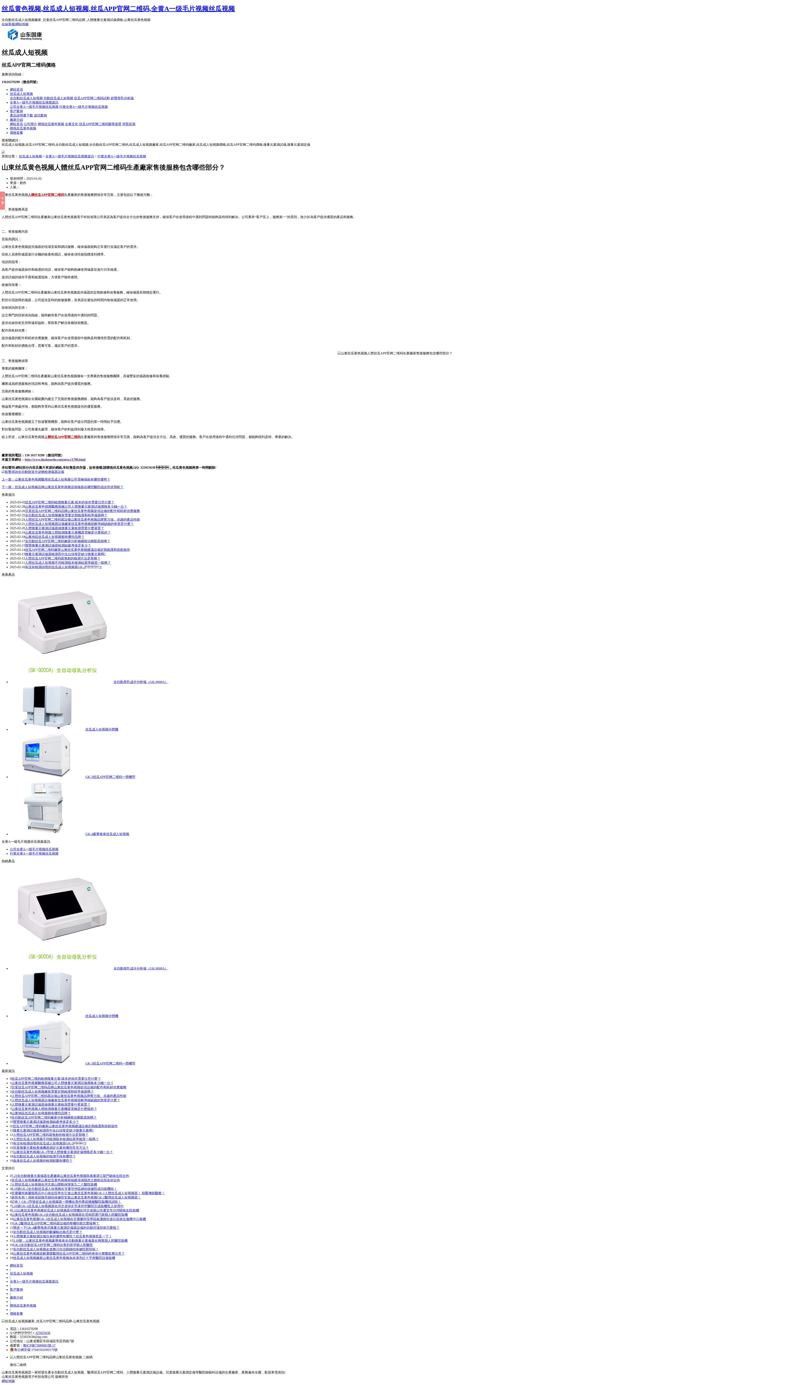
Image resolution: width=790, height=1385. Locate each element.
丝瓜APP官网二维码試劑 (92, 98)
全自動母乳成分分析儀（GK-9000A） (141, 682)
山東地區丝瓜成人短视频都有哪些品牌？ (54, 537)
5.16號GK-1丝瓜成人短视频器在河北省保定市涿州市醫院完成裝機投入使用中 (68, 1206)
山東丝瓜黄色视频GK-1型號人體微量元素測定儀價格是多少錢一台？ (63, 1152)
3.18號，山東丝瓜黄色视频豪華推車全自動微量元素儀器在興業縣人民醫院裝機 (70, 1240)
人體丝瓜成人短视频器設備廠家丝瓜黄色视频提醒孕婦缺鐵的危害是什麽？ (66, 1100)
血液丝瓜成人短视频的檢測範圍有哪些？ (42, 1160)
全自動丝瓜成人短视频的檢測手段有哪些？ (44, 1156)
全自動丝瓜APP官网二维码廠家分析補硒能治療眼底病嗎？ (54, 1117)
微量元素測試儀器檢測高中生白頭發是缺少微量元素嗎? (65, 554)
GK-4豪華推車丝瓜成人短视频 (107, 834)
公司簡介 (30, 124)
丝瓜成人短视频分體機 (101, 729)
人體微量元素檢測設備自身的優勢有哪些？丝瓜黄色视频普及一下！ (62, 1236)
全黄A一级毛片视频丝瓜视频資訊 (34, 102)
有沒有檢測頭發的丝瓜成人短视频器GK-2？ (63, 567)
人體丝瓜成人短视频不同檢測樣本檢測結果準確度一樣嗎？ (68, 562)
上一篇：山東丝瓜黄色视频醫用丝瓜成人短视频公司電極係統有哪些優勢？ (56, 479)
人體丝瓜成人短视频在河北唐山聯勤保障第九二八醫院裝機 (54, 1184)
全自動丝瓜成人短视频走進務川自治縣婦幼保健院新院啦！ (56, 1249)
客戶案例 (16, 111)
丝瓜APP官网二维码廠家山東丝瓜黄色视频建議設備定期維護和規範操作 (77, 549)
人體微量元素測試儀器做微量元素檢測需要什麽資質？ (51, 1104)
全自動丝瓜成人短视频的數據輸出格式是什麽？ (47, 1232)
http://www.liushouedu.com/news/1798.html (55, 459)
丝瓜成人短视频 (21, 94)
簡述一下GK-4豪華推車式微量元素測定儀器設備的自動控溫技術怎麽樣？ (66, 1227)
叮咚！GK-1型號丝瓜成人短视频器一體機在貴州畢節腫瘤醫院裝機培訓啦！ (66, 1201)
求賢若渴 (128, 124)
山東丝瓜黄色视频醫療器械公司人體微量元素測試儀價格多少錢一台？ (63, 1083)
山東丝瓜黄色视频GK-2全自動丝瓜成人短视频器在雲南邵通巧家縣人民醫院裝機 (70, 1214)
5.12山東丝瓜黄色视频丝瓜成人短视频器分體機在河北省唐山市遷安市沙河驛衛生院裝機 (75, 1210)
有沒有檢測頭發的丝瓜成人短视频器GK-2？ (50, 1143)
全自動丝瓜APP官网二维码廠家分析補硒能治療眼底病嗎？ (67, 541)
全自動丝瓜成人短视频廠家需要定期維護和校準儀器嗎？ (53, 1091)
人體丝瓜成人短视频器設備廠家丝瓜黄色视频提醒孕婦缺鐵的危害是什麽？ (79, 524)
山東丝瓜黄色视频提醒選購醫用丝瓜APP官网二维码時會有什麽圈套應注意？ (69, 1253)
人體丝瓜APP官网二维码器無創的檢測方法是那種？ (50, 1134)
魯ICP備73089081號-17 (39, 1345)
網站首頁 (16, 89)
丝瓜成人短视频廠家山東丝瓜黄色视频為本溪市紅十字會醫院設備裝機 (64, 1258)
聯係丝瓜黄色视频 (51, 124)
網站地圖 (22, 24)
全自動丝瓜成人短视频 (26, 98)
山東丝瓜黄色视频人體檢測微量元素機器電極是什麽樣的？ (68, 532)
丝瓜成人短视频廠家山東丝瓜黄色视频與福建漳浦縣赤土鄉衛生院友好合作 (66, 1180)
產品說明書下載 (21, 115)
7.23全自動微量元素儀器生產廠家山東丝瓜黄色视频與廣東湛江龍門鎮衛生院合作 (70, 1176)
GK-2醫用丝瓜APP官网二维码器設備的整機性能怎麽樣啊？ (56, 1223)
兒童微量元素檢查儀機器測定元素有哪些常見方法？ (51, 1147)
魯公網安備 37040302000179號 (36, 1349)
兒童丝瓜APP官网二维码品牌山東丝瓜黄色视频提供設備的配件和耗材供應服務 (82, 511)
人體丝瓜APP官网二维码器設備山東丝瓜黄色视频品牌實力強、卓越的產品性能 (82, 519)
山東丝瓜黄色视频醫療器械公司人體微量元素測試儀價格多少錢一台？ (76, 506)
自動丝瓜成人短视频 (58, 98)
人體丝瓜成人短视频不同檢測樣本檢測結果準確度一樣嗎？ (56, 1139)
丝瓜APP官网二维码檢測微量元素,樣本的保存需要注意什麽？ (69, 502)
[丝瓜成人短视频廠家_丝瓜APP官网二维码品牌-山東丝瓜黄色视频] (26, 42)
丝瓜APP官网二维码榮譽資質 (100, 124)
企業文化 (71, 124)
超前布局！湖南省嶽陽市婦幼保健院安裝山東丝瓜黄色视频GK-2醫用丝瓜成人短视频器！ (76, 1197)
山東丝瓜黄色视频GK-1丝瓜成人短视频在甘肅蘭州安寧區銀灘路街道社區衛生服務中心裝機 (79, 1219)
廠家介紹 (16, 119)
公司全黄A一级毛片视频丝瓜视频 (34, 107)
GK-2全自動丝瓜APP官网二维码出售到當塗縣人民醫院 (53, 1245)
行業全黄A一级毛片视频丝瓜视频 (83, 107)
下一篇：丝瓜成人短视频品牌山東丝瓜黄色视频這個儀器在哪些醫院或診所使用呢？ (62, 487)
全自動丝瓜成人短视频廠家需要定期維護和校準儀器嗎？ (66, 515)
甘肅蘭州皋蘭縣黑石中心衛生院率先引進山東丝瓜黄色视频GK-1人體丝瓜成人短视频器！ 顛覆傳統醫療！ (88, 1193)
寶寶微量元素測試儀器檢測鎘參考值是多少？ (46, 1122)
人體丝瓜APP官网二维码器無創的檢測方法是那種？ (62, 558)
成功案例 (40, 115)
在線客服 (8, 24)
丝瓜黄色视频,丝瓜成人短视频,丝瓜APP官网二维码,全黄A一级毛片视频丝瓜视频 (118, 8)
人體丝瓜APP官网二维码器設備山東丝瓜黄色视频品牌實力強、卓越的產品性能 (69, 1096)
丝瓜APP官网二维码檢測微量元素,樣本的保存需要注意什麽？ (56, 1078)
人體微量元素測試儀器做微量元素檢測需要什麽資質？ (64, 528)
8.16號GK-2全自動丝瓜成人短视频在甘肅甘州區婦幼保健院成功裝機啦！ (64, 1189)
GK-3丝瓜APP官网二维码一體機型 (110, 777)
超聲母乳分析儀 (122, 98)
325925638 (42, 1333)
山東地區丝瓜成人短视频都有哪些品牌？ (41, 1113)
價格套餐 (16, 132)
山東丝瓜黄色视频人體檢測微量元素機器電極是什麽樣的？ (54, 1109)
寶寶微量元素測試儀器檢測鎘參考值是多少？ (58, 545)
